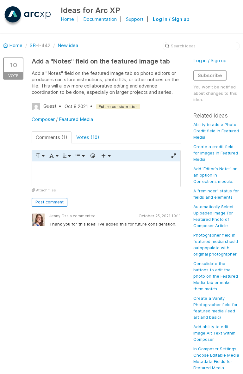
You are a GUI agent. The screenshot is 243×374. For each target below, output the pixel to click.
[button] (39, 155)
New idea (68, 45)
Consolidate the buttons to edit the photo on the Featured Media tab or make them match (215, 276)
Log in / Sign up (171, 19)
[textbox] (106, 174)
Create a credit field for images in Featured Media (215, 153)
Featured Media (76, 119)
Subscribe (210, 75)
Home (67, 19)
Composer (43, 119)
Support (135, 19)
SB (33, 45)
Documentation (100, 19)
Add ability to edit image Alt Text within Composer (214, 333)
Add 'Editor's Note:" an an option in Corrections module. (215, 175)
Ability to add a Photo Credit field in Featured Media (216, 131)
